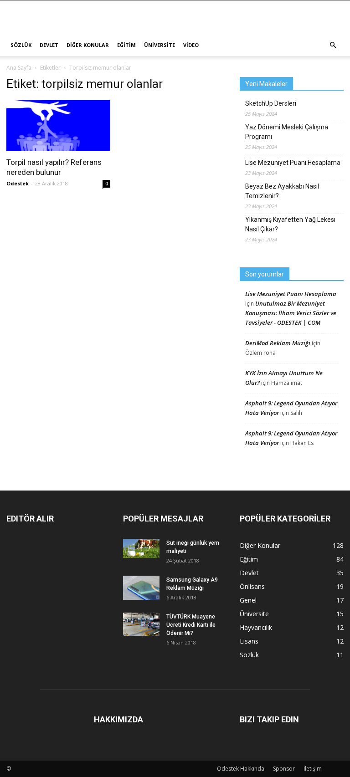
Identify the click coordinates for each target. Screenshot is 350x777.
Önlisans (252, 586)
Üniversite (159, 44)
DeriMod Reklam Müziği (277, 343)
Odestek (17, 183)
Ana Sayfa (18, 68)
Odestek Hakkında (240, 768)
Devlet (49, 44)
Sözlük (20, 44)
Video (191, 44)
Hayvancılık (256, 627)
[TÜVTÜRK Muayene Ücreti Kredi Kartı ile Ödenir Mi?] (141, 624)
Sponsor (284, 768)
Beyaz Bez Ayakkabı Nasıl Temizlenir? (282, 191)
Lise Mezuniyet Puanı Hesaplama (292, 162)
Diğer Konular (88, 44)
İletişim (313, 768)
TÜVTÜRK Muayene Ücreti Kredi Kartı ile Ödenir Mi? (191, 624)
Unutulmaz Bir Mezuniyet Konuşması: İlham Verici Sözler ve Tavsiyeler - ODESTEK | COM (290, 313)
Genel (248, 600)
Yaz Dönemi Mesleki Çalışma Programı (286, 131)
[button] (333, 45)
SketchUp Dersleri (270, 103)
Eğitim (126, 44)
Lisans (249, 641)
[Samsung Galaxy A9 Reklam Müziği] (141, 588)
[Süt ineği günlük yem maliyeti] (141, 548)
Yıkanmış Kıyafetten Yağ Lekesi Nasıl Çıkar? (290, 224)
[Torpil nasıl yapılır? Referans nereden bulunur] (58, 125)
